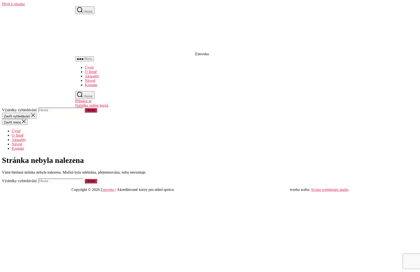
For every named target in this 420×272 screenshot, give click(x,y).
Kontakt (91, 85)
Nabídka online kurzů (91, 105)
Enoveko (107, 190)
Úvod (89, 67)
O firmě (91, 72)
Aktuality (92, 76)
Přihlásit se (83, 101)
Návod (90, 80)
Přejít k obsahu (13, 4)
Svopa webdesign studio (330, 190)
